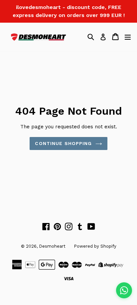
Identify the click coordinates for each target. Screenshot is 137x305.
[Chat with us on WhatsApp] (124, 290)
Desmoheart (52, 246)
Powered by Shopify (95, 246)
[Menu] (127, 37)
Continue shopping (63, 143)
